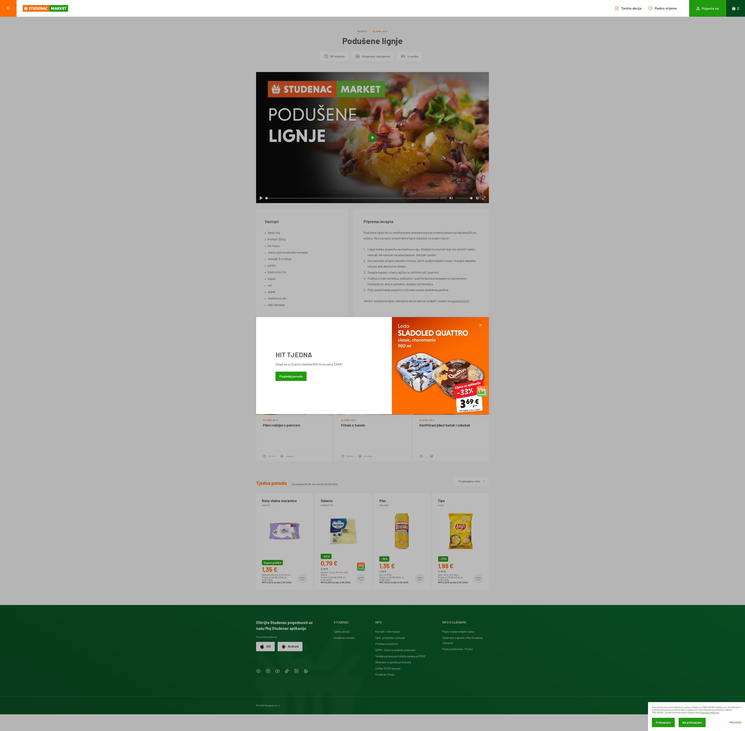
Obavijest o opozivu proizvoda (393, 662)
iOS (268, 646)
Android (293, 646)
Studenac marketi (344, 637)
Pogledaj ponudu (291, 376)
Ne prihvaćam (692, 722)
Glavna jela (380, 31)
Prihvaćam (663, 722)
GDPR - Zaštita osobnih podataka (395, 650)
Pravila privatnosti (709, 712)
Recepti (362, 31)
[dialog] (696, 716)
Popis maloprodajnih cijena (458, 631)
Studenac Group (384, 674)
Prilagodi (735, 722)
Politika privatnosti (386, 643)
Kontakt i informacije (387, 631)
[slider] (352, 198)
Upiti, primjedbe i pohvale (390, 637)
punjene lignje (460, 301)
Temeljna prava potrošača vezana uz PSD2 (400, 656)
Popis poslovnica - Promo (457, 649)
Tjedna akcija (341, 631)
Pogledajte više (469, 481)
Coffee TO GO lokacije (387, 668)
